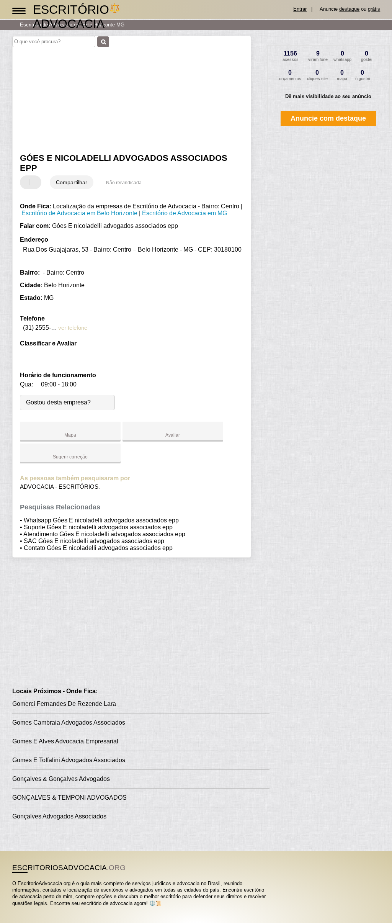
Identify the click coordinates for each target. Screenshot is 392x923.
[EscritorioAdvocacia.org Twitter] (17, 910)
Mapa (70, 435)
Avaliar (172, 435)
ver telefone (72, 327)
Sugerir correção (70, 457)
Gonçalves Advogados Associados (59, 816)
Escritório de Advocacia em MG (184, 213)
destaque (349, 9)
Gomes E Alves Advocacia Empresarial (65, 741)
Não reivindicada (124, 182)
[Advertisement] (127, 95)
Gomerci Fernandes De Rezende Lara (64, 703)
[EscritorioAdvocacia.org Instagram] (21, 910)
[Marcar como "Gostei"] (27, 182)
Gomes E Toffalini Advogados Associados (68, 760)
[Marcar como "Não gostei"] (36, 182)
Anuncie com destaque (328, 118)
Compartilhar (71, 182)
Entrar (300, 9)
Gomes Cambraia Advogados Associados (68, 722)
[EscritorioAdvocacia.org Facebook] (14, 910)
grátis (374, 9)
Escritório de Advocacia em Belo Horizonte (79, 213)
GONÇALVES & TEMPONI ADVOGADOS (69, 797)
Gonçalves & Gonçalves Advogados (61, 779)
